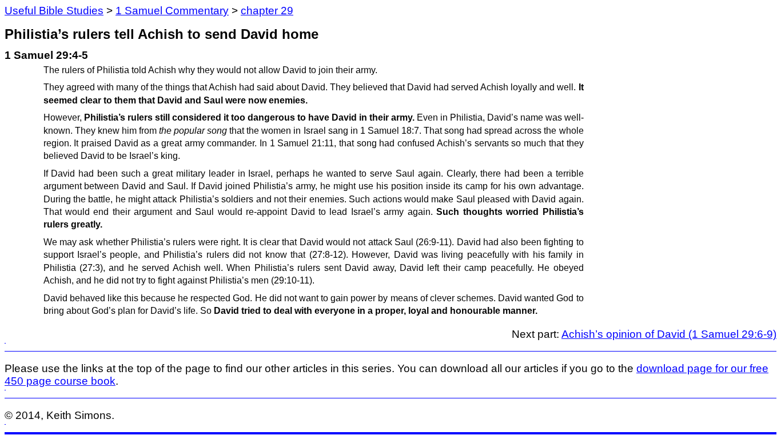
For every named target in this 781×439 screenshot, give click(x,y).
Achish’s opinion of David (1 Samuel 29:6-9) (668, 334)
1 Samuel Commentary (172, 11)
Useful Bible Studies (54, 11)
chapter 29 (267, 11)
